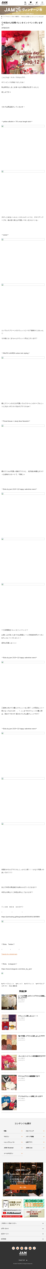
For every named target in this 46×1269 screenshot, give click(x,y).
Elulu (10, 986)
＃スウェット (29, 983)
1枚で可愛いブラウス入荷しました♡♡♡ (31, 1036)
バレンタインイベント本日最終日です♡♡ (31, 1056)
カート (36, 4)
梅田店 (15, 986)
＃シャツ (20, 983)
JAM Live (29, 1148)
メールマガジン (8, 1153)
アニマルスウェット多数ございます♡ (30, 1096)
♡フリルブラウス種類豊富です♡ (29, 1076)
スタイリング (30, 1131)
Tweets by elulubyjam (9, 954)
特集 (5, 1131)
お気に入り (30, 4)
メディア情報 (30, 1136)
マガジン (6, 1136)
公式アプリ (29, 1142)
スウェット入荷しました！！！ (28, 1016)
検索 (25, 4)
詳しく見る (23, 1187)
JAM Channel (8, 1148)
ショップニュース (9, 1142)
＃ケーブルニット (8, 983)
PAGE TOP (22, 1260)
